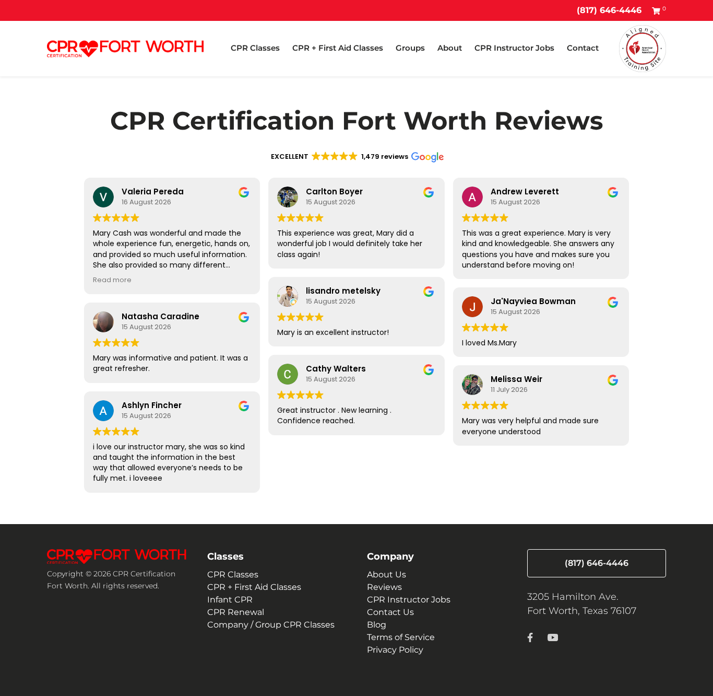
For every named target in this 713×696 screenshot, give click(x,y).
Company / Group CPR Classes (271, 625)
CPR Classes (255, 48)
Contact (583, 48)
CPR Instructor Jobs (514, 48)
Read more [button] (112, 279)
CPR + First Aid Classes (337, 48)
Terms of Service (401, 637)
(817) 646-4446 (609, 10)
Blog (376, 625)
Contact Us (390, 612)
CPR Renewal (235, 612)
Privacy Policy (395, 650)
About (449, 48)
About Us (386, 574)
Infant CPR (230, 600)
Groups (410, 48)
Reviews (384, 587)
